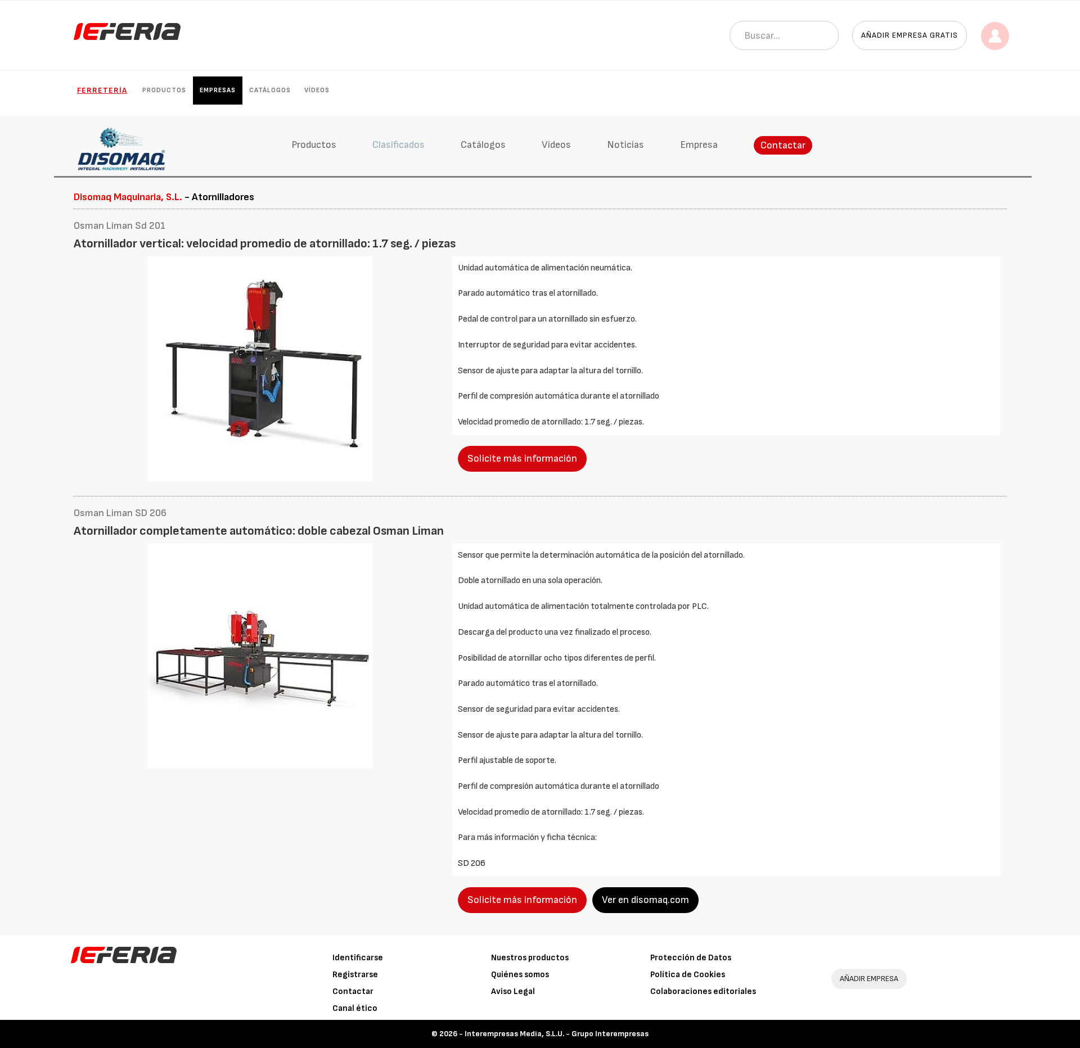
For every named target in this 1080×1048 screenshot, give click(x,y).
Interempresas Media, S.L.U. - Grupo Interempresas (557, 1033)
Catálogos (270, 90)
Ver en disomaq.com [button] (645, 900)
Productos (164, 90)
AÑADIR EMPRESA (869, 978)
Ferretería (102, 90)
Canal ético (354, 1008)
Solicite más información (522, 458)
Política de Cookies (687, 974)
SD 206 (471, 863)
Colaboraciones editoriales (703, 991)
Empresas (218, 90)
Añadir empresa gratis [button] (909, 35)
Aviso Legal (513, 991)
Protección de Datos (690, 957)
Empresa (699, 145)
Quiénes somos (520, 974)
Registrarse (355, 974)
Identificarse (357, 957)
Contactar (783, 145)
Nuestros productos (530, 957)
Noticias (625, 145)
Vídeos (317, 90)
